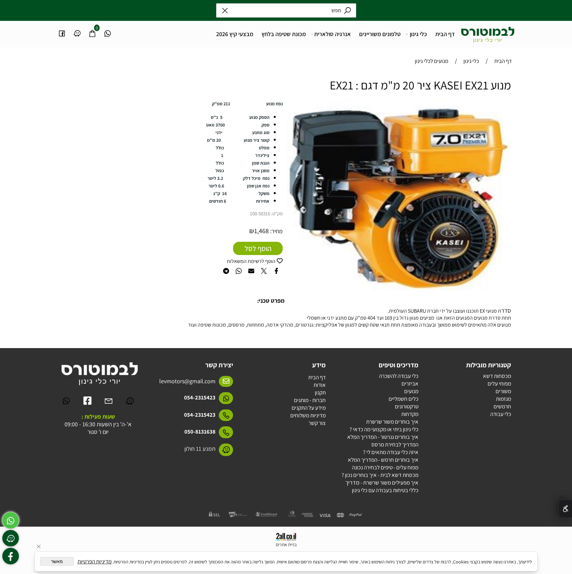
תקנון (320, 392)
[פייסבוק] (62, 30)
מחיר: (276, 231)
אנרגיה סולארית (332, 34)
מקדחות (409, 414)
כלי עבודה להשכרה (398, 376)
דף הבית (445, 34)
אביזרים (410, 383)
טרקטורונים (406, 406)
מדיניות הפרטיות (94, 561)
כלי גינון (418, 34)
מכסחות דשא (497, 376)
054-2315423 (199, 397)
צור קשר (317, 423)
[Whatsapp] (108, 30)
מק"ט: (277, 213)
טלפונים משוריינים (380, 34)
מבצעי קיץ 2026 (234, 34)
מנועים (411, 391)
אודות (319, 385)
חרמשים (502, 406)
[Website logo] (487, 32)
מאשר (57, 561)
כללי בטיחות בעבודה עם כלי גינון (385, 490)
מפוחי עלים (499, 383)
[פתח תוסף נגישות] (565, 509)
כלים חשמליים (403, 398)
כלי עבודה (500, 414)
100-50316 (260, 213)
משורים (503, 391)
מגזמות (503, 398)
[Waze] (77, 30)
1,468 (261, 231)
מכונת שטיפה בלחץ (284, 34)
